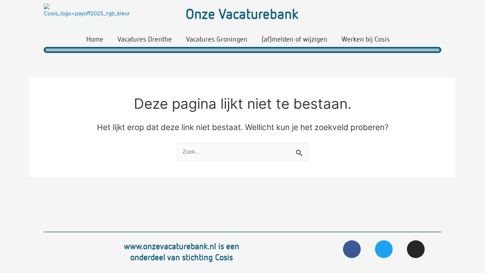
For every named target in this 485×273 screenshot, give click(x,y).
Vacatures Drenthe (145, 38)
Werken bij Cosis (366, 38)
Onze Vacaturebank (242, 13)
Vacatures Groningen (216, 38)
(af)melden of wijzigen (294, 38)
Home (94, 38)
